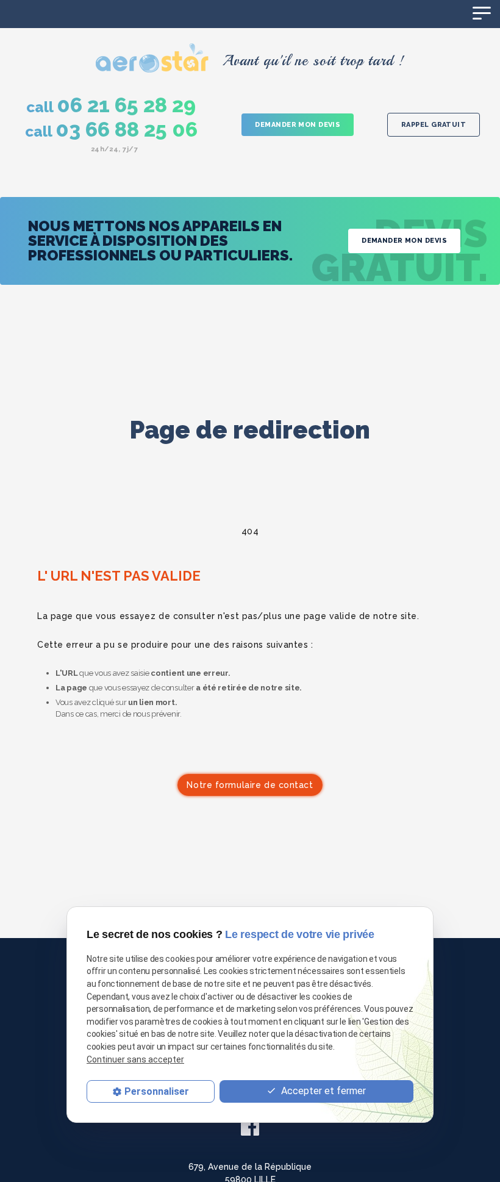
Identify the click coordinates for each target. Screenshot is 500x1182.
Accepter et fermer (322, 1091)
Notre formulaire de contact (250, 785)
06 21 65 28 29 (111, 105)
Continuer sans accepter (135, 1059)
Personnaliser (156, 1091)
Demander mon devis (297, 125)
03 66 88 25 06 (111, 129)
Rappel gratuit (433, 125)
